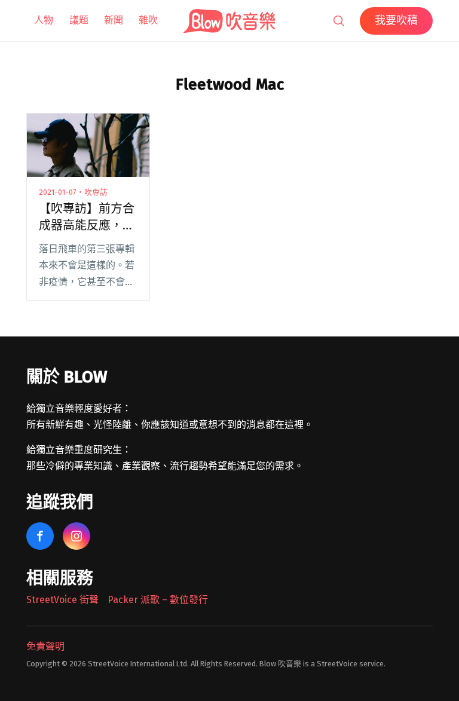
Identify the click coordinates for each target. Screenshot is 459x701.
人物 (43, 20)
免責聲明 (45, 646)
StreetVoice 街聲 (62, 599)
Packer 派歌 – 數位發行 (158, 599)
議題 (78, 20)
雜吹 (148, 20)
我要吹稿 (396, 20)
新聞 (113, 20)
